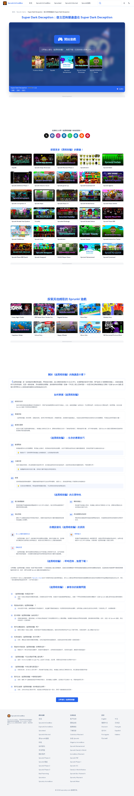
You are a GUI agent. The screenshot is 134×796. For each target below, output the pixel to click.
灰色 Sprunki (74, 738)
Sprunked (57, 3)
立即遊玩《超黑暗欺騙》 (67, 700)
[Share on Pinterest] (87, 135)
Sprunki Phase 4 (44, 758)
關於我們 (42, 754)
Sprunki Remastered (77, 746)
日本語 (117, 723)
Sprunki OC (74, 766)
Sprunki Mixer (75, 781)
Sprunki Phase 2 (44, 766)
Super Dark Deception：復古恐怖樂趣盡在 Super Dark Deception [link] (48, 12)
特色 (40, 742)
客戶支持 (73, 719)
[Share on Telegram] (75, 135)
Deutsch (105, 727)
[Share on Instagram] (58, 135)
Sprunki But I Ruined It (78, 774)
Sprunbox (42, 777)
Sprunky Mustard (76, 777)
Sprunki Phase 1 (75, 762)
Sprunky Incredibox (46, 781)
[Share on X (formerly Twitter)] (46, 135)
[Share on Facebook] (52, 135)
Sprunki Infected (71, 3)
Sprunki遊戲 (86, 3)
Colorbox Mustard (76, 734)
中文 (116, 719)
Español (118, 731)
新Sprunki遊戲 (44, 738)
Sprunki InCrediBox (43, 3)
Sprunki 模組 (43, 762)
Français (118, 727)
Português (105, 734)
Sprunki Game (21, 12)
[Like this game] (117, 89)
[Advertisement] (67, 111)
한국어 (104, 731)
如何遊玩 (42, 746)
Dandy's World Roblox (78, 770)
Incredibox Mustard (77, 754)
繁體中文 (105, 723)
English (104, 719)
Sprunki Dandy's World (78, 750)
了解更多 (73, 731)
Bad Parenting (44, 774)
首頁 (30, 3)
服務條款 (73, 727)
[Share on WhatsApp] (70, 135)
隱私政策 (73, 723)
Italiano (117, 734)
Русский (104, 738)
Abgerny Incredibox (77, 742)
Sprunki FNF (74, 758)
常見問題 (42, 750)
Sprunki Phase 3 (44, 770)
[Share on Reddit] (81, 135)
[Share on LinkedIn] (64, 135)
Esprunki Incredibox (46, 727)
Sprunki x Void (37, 578)
